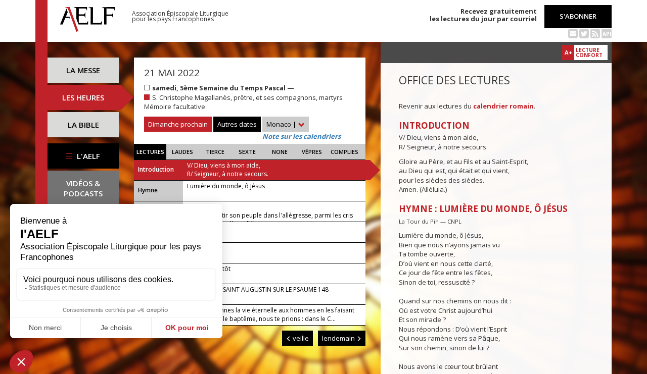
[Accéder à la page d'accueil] (87, 16)
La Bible (83, 125)
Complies (344, 151)
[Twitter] (584, 32)
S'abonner (578, 16)
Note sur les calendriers (301, 136)
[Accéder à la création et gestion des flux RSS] (595, 32)
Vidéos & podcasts (83, 188)
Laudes (182, 151)
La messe (83, 70)
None (280, 151)
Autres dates (237, 124)
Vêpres (312, 151)
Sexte (247, 151)
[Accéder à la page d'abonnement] (573, 32)
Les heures (83, 97)
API (607, 33)
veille (300, 338)
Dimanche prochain (178, 124)
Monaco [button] (281, 124)
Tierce (215, 151)
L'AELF (87, 156)
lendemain (339, 338)
